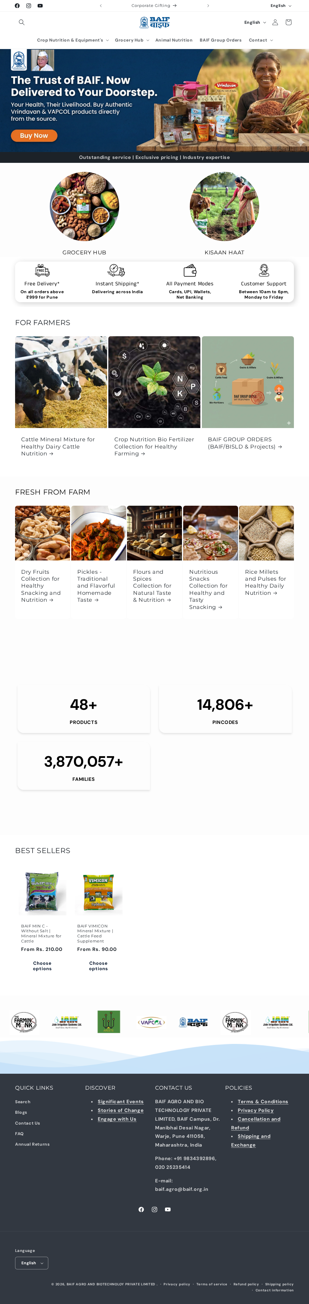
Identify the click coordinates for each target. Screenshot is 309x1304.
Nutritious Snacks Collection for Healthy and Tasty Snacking (208, 589)
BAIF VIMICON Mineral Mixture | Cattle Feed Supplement (95, 933)
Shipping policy (279, 1284)
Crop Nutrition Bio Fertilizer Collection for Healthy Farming (154, 446)
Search (23, 1101)
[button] (21, 22)
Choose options (42, 966)
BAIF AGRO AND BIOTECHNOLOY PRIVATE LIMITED (112, 1284)
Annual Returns (32, 1144)
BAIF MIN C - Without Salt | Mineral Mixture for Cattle (41, 933)
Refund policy (246, 1284)
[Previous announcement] (100, 5)
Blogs (21, 1112)
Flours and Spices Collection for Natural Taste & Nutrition (152, 586)
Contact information (275, 1290)
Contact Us (27, 1123)
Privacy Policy (256, 1110)
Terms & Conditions (263, 1101)
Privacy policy (177, 1284)
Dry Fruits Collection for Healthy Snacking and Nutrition (41, 586)
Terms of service (212, 1284)
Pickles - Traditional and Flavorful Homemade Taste (96, 586)
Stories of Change (121, 1110)
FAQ (19, 1133)
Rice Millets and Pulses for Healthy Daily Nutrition (265, 582)
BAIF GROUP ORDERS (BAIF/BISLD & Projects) (242, 443)
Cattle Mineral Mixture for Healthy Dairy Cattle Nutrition (58, 446)
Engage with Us (117, 1119)
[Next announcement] (208, 5)
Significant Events (121, 1101)
